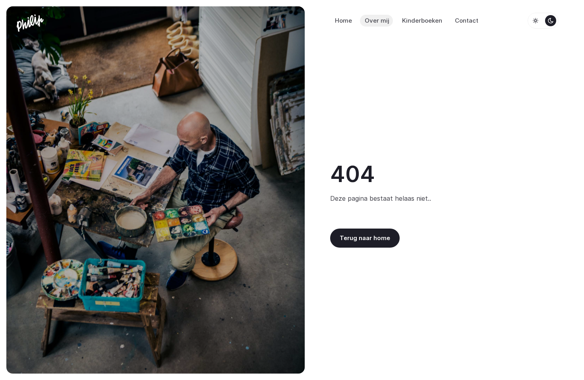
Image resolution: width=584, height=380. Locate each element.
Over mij (377, 20)
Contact (466, 20)
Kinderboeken (422, 20)
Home (343, 20)
